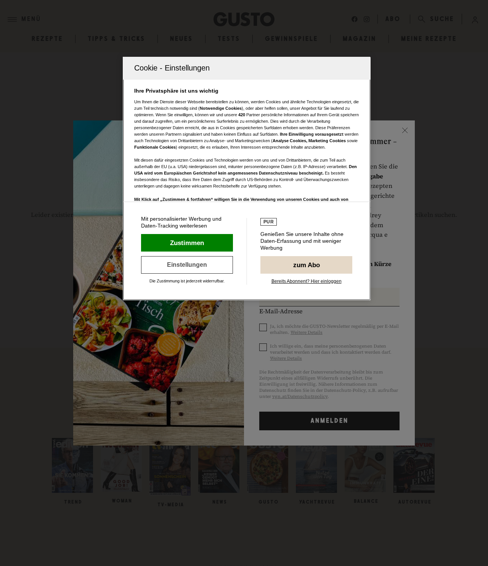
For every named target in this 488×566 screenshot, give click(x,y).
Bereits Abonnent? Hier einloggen (306, 281)
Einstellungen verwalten (187, 265)
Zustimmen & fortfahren (187, 243)
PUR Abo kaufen (306, 265)
